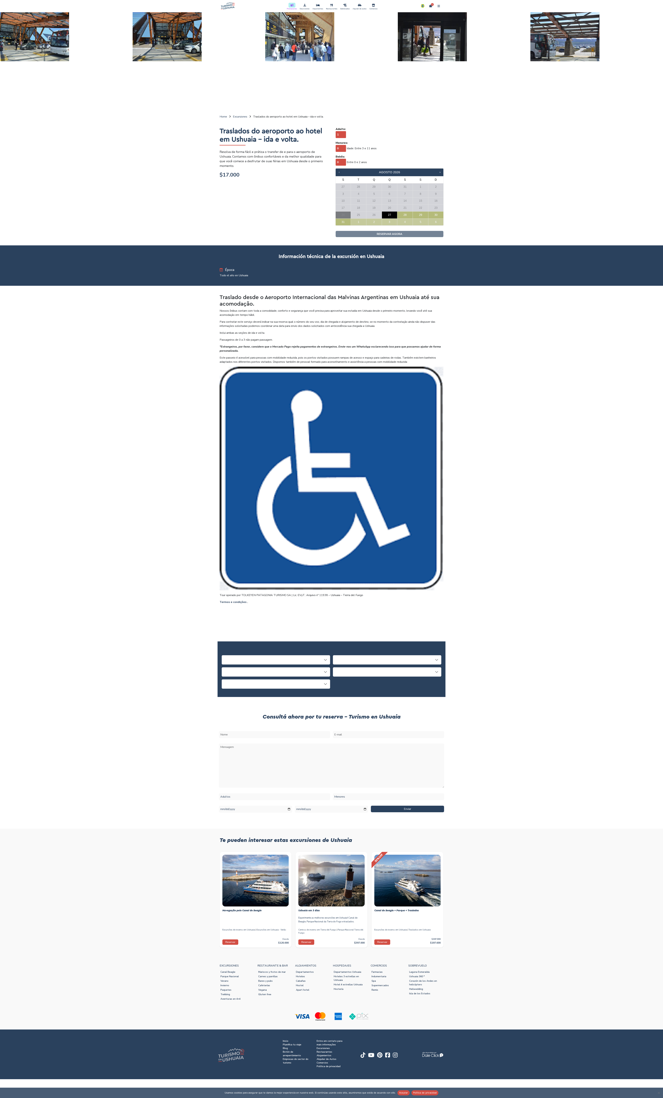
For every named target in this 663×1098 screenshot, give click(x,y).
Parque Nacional (229, 976)
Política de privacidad (328, 1066)
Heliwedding (416, 989)
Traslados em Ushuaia (420, 929)
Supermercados (380, 985)
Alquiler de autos (360, 9)
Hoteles (300, 976)
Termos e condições (233, 602)
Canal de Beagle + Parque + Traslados (396, 910)
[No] (658, 1093)
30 (436, 214)
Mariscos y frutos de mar (272, 972)
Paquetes (225, 990)
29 (420, 214)
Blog (285, 1048)
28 (405, 214)
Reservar (230, 942)
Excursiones (305, 9)
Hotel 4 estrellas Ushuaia (348, 984)
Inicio (285, 1041)
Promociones (292, 9)
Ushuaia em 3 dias (309, 910)
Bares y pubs (265, 981)
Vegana (262, 990)
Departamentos (305, 972)
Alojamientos (317, 9)
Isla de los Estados (419, 993)
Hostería (338, 989)
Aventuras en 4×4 (230, 999)
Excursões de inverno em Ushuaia (238, 929)
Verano (224, 981)
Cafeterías (264, 985)
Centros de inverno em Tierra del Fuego (317, 929)
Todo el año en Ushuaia (234, 275)
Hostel (300, 985)
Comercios (373, 9)
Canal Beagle (227, 972)
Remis (375, 990)
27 (389, 214)
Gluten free (264, 994)
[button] (422, 6)
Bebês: (340, 157)
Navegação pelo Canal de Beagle (242, 910)
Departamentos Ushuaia (347, 972)
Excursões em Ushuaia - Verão (271, 929)
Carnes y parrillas (268, 976)
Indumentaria (379, 976)
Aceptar (403, 1092)
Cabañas (301, 981)
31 (343, 222)
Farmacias (377, 972)
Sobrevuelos (345, 9)
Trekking (225, 994)
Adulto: (341, 129)
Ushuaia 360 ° (417, 976)
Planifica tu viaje (292, 1044)
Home (223, 117)
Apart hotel (302, 990)
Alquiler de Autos (326, 1059)
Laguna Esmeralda (419, 972)
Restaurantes (331, 9)
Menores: (342, 143)
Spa (374, 981)
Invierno (224, 985)
